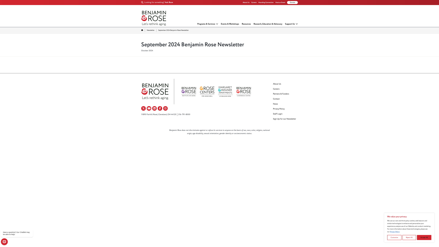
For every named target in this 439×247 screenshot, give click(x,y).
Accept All (424, 237)
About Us (246, 2)
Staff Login (277, 114)
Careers (254, 2)
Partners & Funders (281, 94)
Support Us (290, 24)
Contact (276, 99)
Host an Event (280, 2)
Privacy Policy (395, 232)
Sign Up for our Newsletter (284, 119)
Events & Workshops (230, 24)
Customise (394, 237)
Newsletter (150, 30)
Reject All (409, 237)
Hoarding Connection (266, 2)
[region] (409, 227)
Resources (246, 24)
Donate (292, 2)
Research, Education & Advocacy (268, 24)
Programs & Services (206, 24)
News (275, 104)
